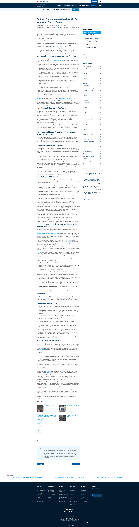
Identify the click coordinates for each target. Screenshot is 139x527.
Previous (40, 464)
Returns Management (87, 151)
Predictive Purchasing (63, 495)
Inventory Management (88, 134)
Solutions (73, 5)
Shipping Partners (51, 491)
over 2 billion (59, 46)
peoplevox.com (42, 522)
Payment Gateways (52, 495)
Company (100, 5)
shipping (69, 241)
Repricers (50, 497)
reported (52, 330)
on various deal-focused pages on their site (48, 365)
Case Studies (83, 493)
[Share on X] (39, 440)
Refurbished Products (63, 494)
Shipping (86, 100)
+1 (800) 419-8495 (96, 488)
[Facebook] (64, 511)
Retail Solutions (62, 490)
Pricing (87, 5)
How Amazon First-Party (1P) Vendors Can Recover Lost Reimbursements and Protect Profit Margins (91, 181)
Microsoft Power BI (88, 119)
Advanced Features (40, 502)
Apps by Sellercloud (87, 66)
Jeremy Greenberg (50, 448)
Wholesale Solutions (63, 488)
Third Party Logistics (52, 494)
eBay (85, 112)
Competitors (86, 139)
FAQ (82, 495)
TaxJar (85, 124)
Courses (71, 494)
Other (49, 498)
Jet (84, 117)
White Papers (72, 504)
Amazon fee (42, 349)
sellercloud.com (67, 522)
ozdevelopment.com (50, 522)
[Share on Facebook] (37, 440)
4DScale (85, 68)
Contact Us (83, 500)
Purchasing (39, 495)
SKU (47, 384)
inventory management (58, 60)
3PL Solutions (62, 491)
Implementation (73, 500)
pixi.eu (56, 522)
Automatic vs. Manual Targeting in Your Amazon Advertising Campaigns (92, 36)
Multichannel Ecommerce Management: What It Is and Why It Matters (111, 477)
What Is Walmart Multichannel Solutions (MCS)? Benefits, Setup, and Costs (91, 199)
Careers (82, 498)
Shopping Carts (51, 490)
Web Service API (40, 501)
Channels (50, 488)
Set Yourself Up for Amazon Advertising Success (92, 32)
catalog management (65, 98)
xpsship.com (89, 522)
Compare (72, 490)
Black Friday (49, 372)
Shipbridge (86, 75)
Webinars (85, 163)
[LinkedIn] (69, 511)
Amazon (61, 25)
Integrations (66, 5)
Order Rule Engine (86, 146)
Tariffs (84, 153)
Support (71, 498)
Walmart (85, 129)
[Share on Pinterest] (41, 440)
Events (82, 497)
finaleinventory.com (75, 522)
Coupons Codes (86, 44)
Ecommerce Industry (88, 90)
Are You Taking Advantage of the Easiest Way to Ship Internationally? (69, 477)
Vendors (85, 158)
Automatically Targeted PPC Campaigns (91, 38)
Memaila (86, 73)
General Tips (86, 92)
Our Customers (81, 5)
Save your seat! (75, 9)
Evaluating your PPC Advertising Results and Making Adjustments (91, 42)
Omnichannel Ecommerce (88, 141)
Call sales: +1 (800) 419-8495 (43, 1)
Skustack (86, 80)
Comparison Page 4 (87, 85)
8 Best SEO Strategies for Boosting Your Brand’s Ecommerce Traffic (27, 477)
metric (40, 252)
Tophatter (86, 127)
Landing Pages (86, 136)
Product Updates (73, 491)
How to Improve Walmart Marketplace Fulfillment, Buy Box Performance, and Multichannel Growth (91, 173)
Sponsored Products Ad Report (53, 233)
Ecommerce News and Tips (88, 88)
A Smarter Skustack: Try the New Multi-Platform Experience (91, 193)
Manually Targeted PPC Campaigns (91, 40)
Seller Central (46, 234)
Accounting (39, 500)
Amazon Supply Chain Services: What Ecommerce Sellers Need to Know (91, 187)
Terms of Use (83, 502)
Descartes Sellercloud (41, 233)
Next (76, 464)
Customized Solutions (63, 497)
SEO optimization (60, 172)
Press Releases (73, 502)
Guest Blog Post (86, 102)
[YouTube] (71, 511)
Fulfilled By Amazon (89, 110)
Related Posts (87, 49)
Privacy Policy (84, 501)
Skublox (85, 78)
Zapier (85, 131)
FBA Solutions (62, 493)
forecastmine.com (96, 522)
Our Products (83, 490)
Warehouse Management (88, 161)
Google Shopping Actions (89, 114)
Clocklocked (86, 71)
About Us (83, 488)
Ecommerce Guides (74, 501)
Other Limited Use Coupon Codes (90, 47)
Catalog (85, 97)
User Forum (72, 497)
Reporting (85, 148)
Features (59, 5)
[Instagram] (67, 511)
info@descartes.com (95, 490)
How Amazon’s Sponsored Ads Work (90, 34)
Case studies (86, 83)
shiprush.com (83, 522)
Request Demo (94, 1)
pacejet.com (61, 522)
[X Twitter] (74, 511)
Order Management (87, 144)
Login (100, 1)
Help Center (72, 493)
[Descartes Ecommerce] (69, 517)
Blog (71, 488)
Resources (93, 5)
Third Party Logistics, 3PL (88, 156)
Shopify (85, 122)
